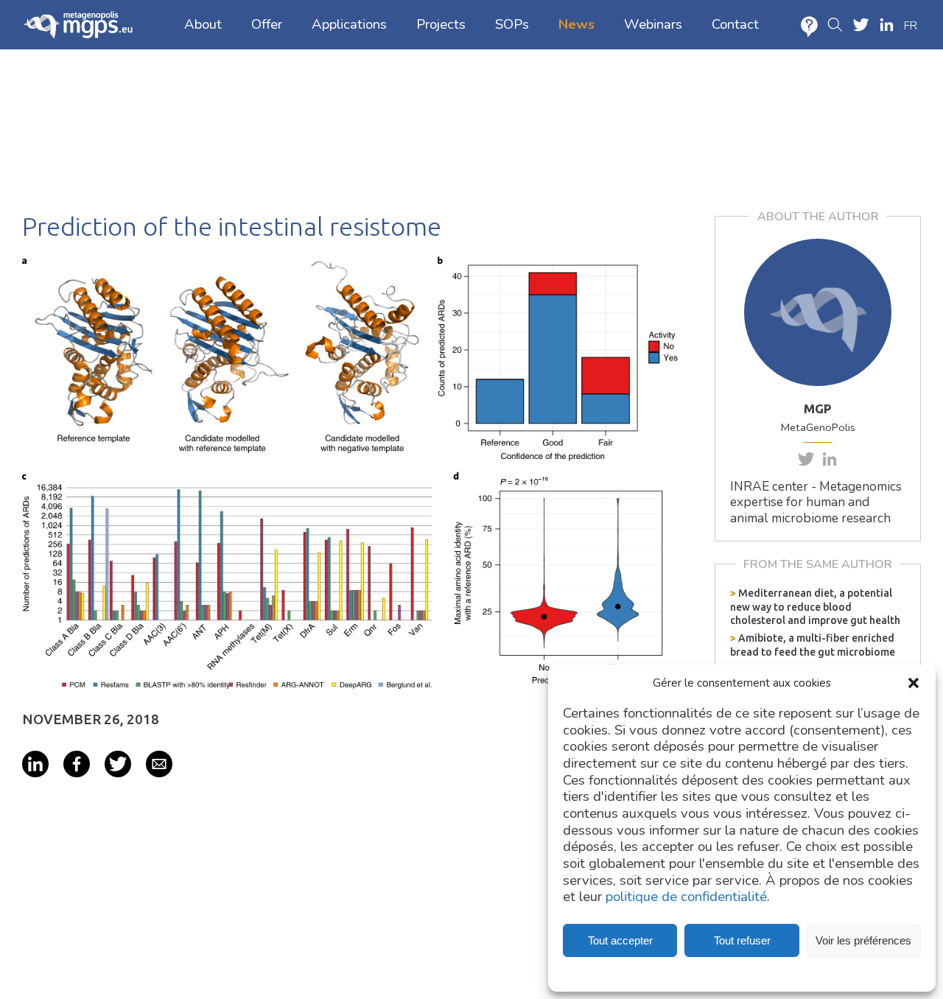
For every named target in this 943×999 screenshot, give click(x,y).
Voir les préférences (863, 940)
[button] (913, 683)
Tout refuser (742, 940)
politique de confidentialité (686, 896)
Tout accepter (620, 940)
